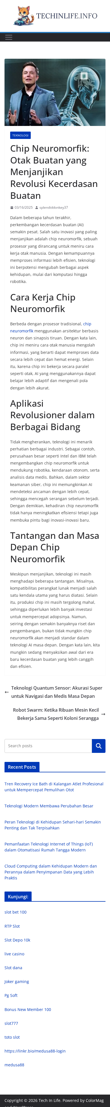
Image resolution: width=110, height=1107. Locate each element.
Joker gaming (17, 981)
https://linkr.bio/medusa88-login (35, 1051)
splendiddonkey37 (53, 207)
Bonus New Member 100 (28, 1009)
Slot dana (13, 967)
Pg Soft (11, 995)
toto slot (12, 1037)
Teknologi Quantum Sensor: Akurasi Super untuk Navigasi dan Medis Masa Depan (56, 692)
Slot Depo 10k (17, 940)
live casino (14, 953)
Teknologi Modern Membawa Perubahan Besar (49, 806)
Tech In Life (49, 1100)
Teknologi (20, 135)
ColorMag (95, 1100)
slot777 (11, 1023)
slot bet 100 (16, 912)
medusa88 (14, 1064)
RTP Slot (12, 926)
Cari (98, 746)
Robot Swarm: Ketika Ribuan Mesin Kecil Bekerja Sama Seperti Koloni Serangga (56, 714)
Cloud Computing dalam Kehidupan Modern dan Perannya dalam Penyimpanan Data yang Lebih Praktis (51, 872)
